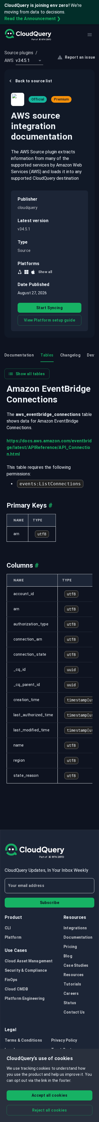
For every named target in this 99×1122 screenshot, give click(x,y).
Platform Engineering (25, 998)
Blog (68, 956)
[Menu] (90, 35)
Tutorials (72, 984)
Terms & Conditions (23, 1040)
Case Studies (76, 965)
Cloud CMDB (16, 989)
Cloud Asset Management (29, 961)
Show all (45, 272)
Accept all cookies (49, 1095)
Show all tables (30, 374)
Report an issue (80, 57)
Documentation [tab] (19, 355)
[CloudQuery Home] (27, 35)
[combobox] (29, 60)
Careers (71, 993)
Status (70, 1003)
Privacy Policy (64, 1040)
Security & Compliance (26, 970)
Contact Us (74, 1012)
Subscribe (49, 902)
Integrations (75, 928)
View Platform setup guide (49, 320)
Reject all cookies (49, 1110)
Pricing (70, 946)
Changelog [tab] (70, 355)
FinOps (11, 979)
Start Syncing (49, 308)
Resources (74, 975)
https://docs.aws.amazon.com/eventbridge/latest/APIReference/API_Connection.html (49, 447)
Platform (13, 937)
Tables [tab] (46, 355)
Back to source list (33, 81)
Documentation (78, 937)
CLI (8, 928)
